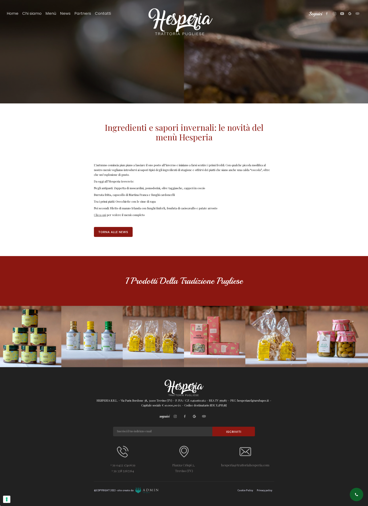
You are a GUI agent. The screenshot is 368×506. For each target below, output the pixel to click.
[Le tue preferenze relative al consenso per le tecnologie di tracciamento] (6, 499)
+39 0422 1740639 (122, 465)
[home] (184, 21)
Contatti (103, 13)
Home (12, 13)
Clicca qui (100, 215)
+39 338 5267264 (122, 471)
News (65, 13)
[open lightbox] (30, 336)
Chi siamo (32, 13)
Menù (50, 13)
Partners (82, 13)
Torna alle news (113, 232)
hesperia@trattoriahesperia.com (245, 465)
